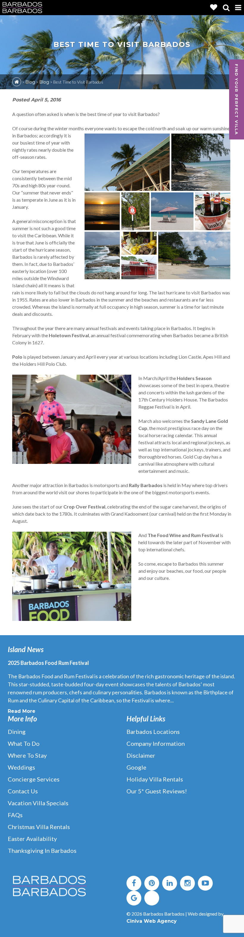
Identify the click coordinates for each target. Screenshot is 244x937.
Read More (21, 711)
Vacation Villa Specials (38, 802)
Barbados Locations (153, 731)
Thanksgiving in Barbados (42, 850)
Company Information (155, 743)
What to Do (24, 743)
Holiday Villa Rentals (154, 779)
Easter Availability (32, 838)
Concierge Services (34, 779)
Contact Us (23, 791)
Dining (17, 731)
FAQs (15, 814)
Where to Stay (27, 755)
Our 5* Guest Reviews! (156, 791)
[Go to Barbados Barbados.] (16, 81)
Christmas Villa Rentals (39, 826)
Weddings (21, 767)
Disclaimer (140, 755)
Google (136, 767)
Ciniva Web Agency (151, 921)
